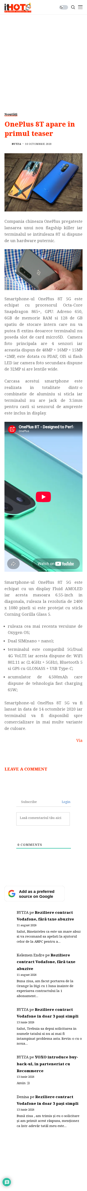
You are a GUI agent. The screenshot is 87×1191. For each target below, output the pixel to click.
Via (79, 740)
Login (65, 802)
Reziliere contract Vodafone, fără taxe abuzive (46, 961)
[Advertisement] (43, 60)
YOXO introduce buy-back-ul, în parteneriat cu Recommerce (47, 1063)
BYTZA (16, 143)
